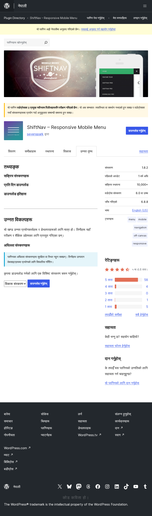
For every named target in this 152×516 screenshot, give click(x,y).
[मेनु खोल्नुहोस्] (145, 6)
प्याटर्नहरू (46, 435)
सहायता (143, 151)
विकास (67, 151)
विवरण (11, 151)
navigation (140, 227)
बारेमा (7, 414)
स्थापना (49, 151)
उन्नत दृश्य (86, 151)
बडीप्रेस (10, 469)
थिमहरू (45, 421)
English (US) (140, 210)
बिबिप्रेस (11, 462)
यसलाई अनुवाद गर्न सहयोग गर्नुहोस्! (98, 29)
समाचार (8, 421)
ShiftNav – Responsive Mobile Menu (66, 127)
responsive (139, 243)
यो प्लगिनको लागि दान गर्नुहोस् (122, 383)
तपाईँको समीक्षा (113, 315)
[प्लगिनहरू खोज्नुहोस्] (46, 42)
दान (119, 428)
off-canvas (140, 235)
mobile (142, 219)
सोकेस (44, 414)
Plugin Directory (14, 18)
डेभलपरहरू (84, 428)
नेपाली (16, 487)
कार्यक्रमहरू (122, 421)
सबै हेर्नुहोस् (141, 315)
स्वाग (119, 435)
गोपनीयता (9, 435)
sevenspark (35, 134)
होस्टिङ (8, 428)
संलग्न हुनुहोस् (123, 414)
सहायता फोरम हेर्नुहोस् (117, 346)
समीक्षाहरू (30, 151)
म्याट (8, 455)
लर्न (80, 414)
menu (132, 219)
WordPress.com (17, 448)
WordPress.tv (90, 435)
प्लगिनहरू (46, 428)
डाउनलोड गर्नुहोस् (136, 130)
